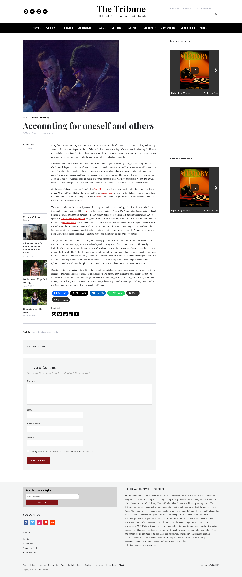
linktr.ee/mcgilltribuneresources (143, 545)
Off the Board (31, 117)
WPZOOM (214, 565)
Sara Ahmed (99, 189)
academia (36, 331)
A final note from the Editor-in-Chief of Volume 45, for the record (33, 248)
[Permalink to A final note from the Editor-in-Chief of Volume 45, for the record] (35, 232)
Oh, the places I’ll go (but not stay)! (35, 281)
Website (30, 437)
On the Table (187, 27)
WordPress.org (29, 552)
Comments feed (30, 548)
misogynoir (107, 192)
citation (44, 331)
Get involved (202, 8)
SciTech (116, 27)
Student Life (85, 27)
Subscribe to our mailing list (38, 490)
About (173, 8)
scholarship (53, 331)
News (36, 27)
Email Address (33, 423)
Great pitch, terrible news (32, 310)
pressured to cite (69, 222)
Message (31, 380)
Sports (132, 27)
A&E (101, 27)
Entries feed (28, 543)
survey (85, 210)
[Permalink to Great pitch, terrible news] (35, 297)
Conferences (168, 27)
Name (29, 409)
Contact (187, 8)
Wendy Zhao (31, 133)
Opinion (50, 27)
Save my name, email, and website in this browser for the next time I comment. (62, 451)
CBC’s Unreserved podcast (73, 218)
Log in (26, 538)
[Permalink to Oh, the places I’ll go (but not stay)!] (35, 268)
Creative (148, 27)
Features (68, 27)
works (100, 196)
